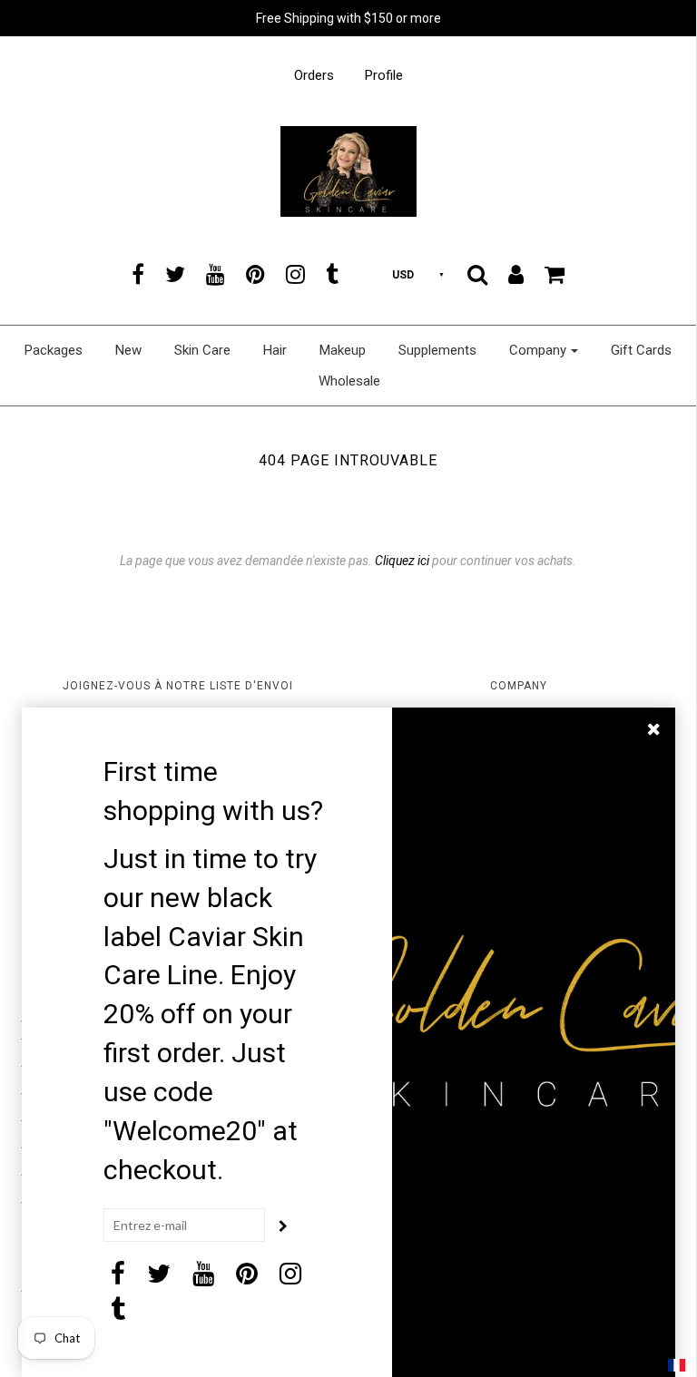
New (128, 350)
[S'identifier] (516, 274)
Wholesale (349, 381)
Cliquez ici (402, 560)
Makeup (342, 350)
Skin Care (202, 350)
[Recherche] (477, 274)
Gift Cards (641, 350)
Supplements (437, 350)
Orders (314, 75)
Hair (275, 350)
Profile (384, 75)
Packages (54, 350)
